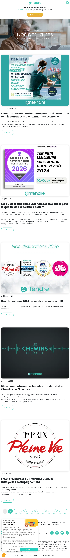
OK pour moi (28, 549)
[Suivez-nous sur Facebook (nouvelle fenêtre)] (52, 533)
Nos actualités (43, 522)
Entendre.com (45, 524)
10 (59, 511)
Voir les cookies (10, 549)
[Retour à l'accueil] (35, 3)
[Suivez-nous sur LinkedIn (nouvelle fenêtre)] (57, 533)
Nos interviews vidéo (58, 522)
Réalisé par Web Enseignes (23, 555)
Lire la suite (7, 133)
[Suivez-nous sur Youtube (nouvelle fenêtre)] (62, 533)
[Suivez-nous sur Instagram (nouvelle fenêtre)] (67, 533)
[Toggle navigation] (2, 3)
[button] (4, 555)
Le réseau (56, 524)
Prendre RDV (36, 15)
